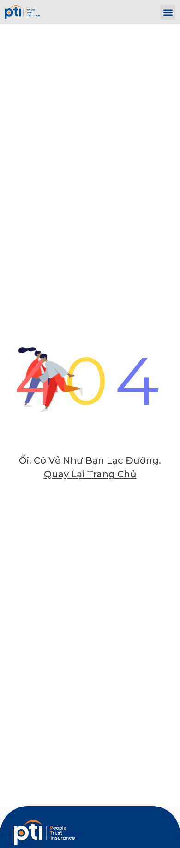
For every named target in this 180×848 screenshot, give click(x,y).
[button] (167, 12)
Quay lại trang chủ (90, 474)
